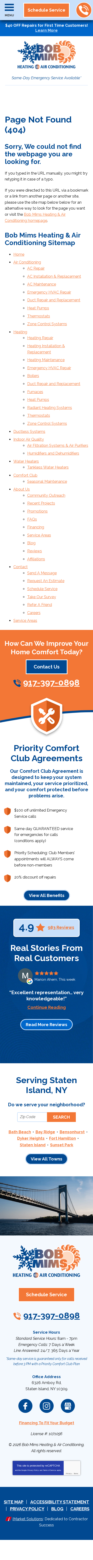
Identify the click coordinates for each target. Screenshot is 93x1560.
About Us (21, 489)
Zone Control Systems (47, 324)
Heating (20, 332)
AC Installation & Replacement (54, 276)
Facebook (25, 1406)
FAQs (32, 519)
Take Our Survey (41, 597)
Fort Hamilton (62, 1138)
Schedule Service (42, 589)
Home (18, 254)
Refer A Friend (39, 604)
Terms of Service (49, 1470)
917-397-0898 (84, 10)
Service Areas (39, 535)
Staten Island (33, 1145)
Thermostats (38, 316)
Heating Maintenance (46, 360)
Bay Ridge (45, 1132)
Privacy (69, 1473)
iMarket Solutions (28, 1519)
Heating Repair (40, 338)
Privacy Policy (33, 1470)
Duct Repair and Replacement (53, 300)
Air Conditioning (27, 262)
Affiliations (36, 559)
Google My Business (68, 1406)
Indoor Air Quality (28, 439)
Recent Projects (41, 503)
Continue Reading (46, 1007)
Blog (31, 543)
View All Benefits (46, 895)
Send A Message (42, 573)
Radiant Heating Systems (49, 407)
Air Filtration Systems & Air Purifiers (57, 445)
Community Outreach (46, 495)
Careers (34, 613)
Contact (20, 567)
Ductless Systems (29, 431)
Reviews (34, 551)
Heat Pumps (38, 308)
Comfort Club (25, 475)
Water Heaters (26, 461)
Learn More (46, 30)
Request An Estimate (45, 581)
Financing (35, 527)
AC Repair (36, 268)
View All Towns (46, 1158)
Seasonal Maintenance (47, 481)
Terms (76, 1473)
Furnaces (35, 392)
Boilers (33, 376)
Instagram (47, 1406)
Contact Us (47, 667)
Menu (9, 15)
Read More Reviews (46, 1024)
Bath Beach (20, 1132)
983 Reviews (61, 927)
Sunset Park (61, 1145)
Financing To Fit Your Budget (46, 1423)
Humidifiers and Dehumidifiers (53, 453)
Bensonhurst (72, 1132)
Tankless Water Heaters (48, 467)
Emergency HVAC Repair (49, 292)
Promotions (37, 511)
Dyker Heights (31, 1138)
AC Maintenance (41, 284)
